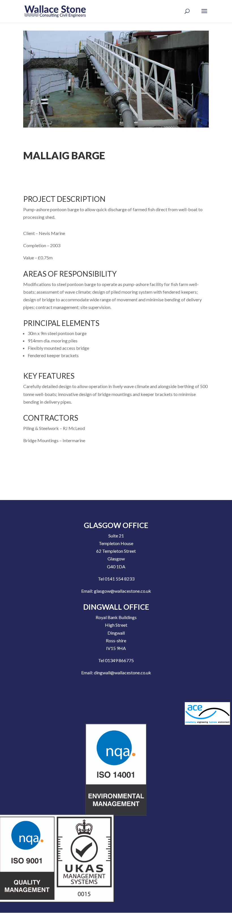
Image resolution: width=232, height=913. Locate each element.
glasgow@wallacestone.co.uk (122, 591)
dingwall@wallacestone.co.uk (122, 672)
